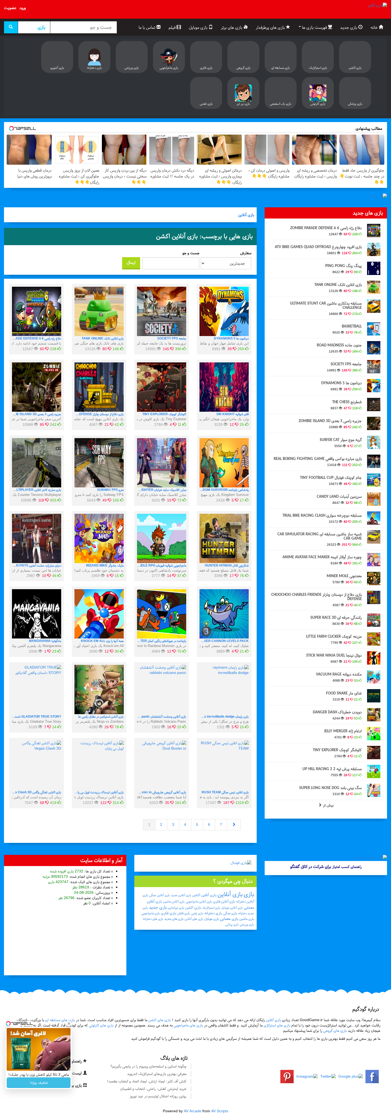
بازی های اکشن (159, 1019)
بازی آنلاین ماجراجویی (199, 901)
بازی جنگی (230, 913)
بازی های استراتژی (277, 1025)
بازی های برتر (232, 27)
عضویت (10, 7)
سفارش (245, 253)
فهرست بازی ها (314, 27)
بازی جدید (349, 27)
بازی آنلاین (246, 214)
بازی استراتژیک (211, 907)
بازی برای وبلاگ (70, 1085)
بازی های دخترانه (153, 919)
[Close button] (69, 1023)
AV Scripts (219, 1111)
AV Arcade (192, 1111)
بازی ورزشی (247, 924)
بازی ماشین (246, 918)
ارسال (131, 262)
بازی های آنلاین (194, 919)
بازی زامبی (197, 913)
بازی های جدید (174, 918)
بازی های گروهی (335, 1030)
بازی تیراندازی (176, 907)
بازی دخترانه (213, 913)
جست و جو (190, 253)
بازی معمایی (229, 918)
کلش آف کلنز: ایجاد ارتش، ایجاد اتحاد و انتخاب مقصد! (146, 1081)
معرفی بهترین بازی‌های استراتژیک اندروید (156, 1073)
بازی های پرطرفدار (271, 27)
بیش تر (328, 805)
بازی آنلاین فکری (224, 901)
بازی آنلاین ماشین (174, 901)
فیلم (173, 27)
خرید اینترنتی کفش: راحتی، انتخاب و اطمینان (153, 1088)
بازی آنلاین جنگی (159, 895)
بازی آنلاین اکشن (204, 894)
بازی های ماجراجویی (188, 1025)
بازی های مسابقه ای (60, 1019)
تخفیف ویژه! (39, 1082)
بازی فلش (183, 913)
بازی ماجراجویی (150, 913)
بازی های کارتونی (101, 1025)
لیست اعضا (73, 1073)
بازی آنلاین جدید (181, 895)
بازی (249, 894)
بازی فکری (168, 913)
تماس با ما (147, 27)
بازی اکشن (193, 907)
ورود (22, 7)
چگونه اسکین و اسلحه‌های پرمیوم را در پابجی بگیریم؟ (148, 1066)
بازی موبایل (199, 27)
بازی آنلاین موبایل (232, 907)
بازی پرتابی (232, 924)
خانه (375, 27)
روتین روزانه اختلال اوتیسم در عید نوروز (158, 1096)
